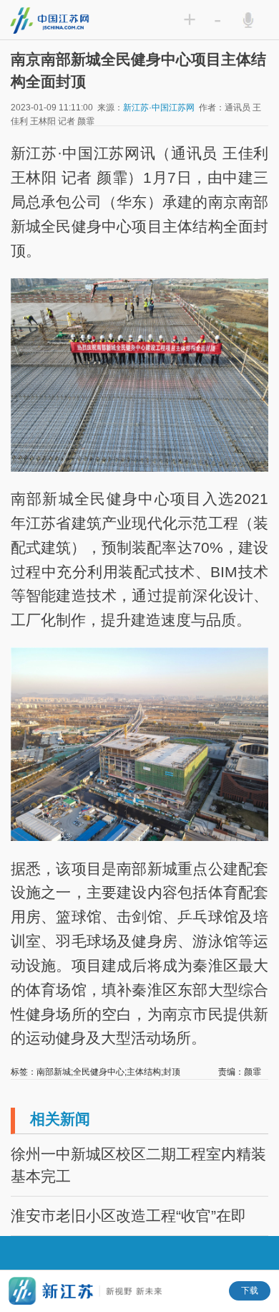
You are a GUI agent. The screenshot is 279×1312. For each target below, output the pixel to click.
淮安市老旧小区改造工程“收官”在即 (128, 1215)
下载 (249, 1290)
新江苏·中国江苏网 (159, 108)
